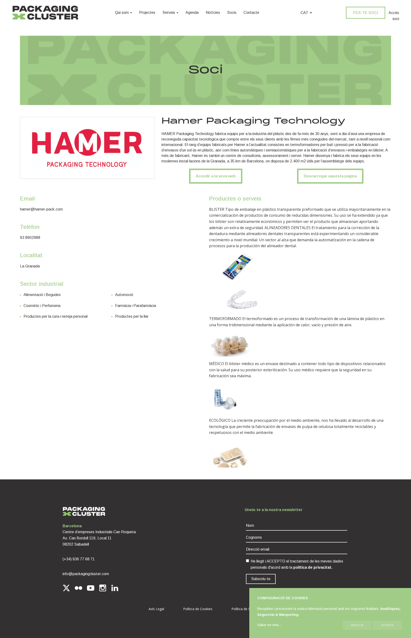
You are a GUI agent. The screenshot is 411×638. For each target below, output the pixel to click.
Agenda (192, 12)
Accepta (387, 625)
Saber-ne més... (269, 625)
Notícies (213, 12)
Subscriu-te (260, 579)
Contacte (251, 12)
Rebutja (357, 625)
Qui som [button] (122, 12)
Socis (231, 12)
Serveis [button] (169, 12)
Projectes (147, 12)
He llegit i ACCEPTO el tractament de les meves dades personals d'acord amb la (297, 564)
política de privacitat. (312, 567)
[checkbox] (247, 560)
